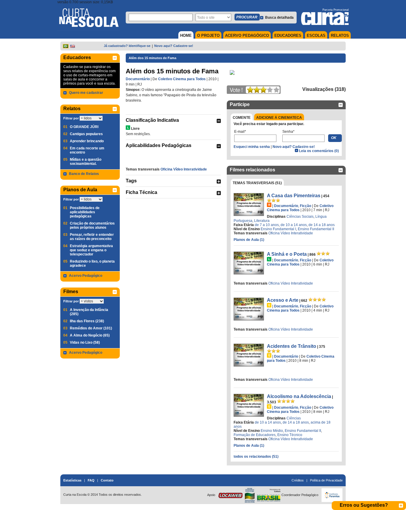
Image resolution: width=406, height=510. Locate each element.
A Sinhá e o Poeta (287, 254)
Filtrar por (71, 118)
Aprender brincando (87, 141)
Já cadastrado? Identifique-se (127, 46)
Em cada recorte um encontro (87, 150)
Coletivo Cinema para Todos (182, 79)
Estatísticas (72, 480)
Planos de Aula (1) (249, 240)
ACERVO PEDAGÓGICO (247, 35)
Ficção (305, 206)
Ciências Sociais (300, 216)
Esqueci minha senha (252, 147)
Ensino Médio (272, 431)
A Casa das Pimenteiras (293, 195)
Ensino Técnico (289, 435)
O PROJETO (208, 35)
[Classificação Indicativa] (128, 127)
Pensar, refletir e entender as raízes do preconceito (92, 237)
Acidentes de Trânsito (291, 346)
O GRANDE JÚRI (84, 127)
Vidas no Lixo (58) (85, 342)
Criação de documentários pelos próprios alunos (92, 225)
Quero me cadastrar (86, 93)
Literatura (262, 221)
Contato (107, 480)
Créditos (298, 480)
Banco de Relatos (84, 174)
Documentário (138, 79)
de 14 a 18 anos (322, 225)
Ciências (294, 418)
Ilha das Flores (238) (87, 321)
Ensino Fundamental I (278, 229)
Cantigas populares (86, 134)
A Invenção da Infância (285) (89, 312)
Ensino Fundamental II (316, 229)
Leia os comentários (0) (319, 151)
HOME (186, 35)
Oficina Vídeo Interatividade (183, 169)
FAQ (91, 480)
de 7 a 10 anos (267, 225)
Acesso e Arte (282, 300)
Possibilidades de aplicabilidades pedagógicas (85, 212)
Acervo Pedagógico (85, 276)
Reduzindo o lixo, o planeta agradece (92, 263)
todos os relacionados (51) (256, 456)
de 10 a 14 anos (294, 225)
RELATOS (340, 35)
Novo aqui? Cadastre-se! (173, 46)
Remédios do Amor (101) (91, 328)
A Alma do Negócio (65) (90, 335)
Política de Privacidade (326, 480)
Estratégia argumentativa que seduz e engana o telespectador (91, 250)
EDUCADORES (287, 35)
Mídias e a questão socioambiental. (85, 161)
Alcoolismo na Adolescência (299, 396)
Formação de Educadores (255, 435)
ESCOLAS (316, 35)
